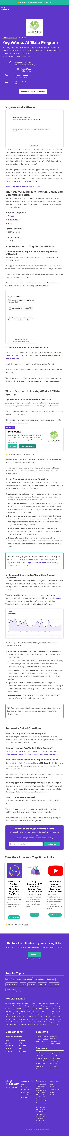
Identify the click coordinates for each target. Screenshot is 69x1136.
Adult (26, 1003)
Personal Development (36, 1019)
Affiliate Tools (10, 979)
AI (29, 1003)
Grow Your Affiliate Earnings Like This (41, 1122)
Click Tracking (54, 1061)
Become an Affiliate (26, 1089)
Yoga (10, 223)
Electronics (30, 1011)
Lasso (31, 454)
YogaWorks (14, 431)
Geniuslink (8, 1051)
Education (23, 984)
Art (57, 1003)
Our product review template (37, 562)
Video (16, 1024)
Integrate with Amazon (56, 1053)
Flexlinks (21, 1048)
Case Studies (51, 979)
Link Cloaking (54, 1055)
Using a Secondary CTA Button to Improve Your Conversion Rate (34, 886)
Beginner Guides (39, 979)
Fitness (11, 216)
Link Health (53, 1066)
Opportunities (40, 1066)
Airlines (34, 1003)
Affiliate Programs (55, 1089)
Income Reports (40, 1042)
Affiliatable (22, 1040)
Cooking (40, 1008)
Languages (47, 1016)
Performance (53, 1069)
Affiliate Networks (10, 1003)
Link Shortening (40, 1055)
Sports (46, 1022)
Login (52, 1092)
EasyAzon (8, 1048)
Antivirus (45, 1003)
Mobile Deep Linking (42, 1061)
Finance (43, 1011)
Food (59, 1011)
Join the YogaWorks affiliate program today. (22, 186)
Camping (57, 1006)
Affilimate (21, 1043)
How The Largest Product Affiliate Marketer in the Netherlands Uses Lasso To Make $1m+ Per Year (41, 1089)
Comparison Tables (41, 1058)
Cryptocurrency (9, 1011)
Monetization (32, 984)
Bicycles (32, 1006)
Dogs (17, 1011)
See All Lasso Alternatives (13, 1036)
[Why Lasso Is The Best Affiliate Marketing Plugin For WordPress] (14, 870)
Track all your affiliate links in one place (43, 651)
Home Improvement (19, 1016)
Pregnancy (51, 1019)
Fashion (37, 1011)
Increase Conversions (42, 1036)
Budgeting (44, 1006)
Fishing (49, 1011)
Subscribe (52, 844)
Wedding (30, 1024)
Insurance (29, 1016)
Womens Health (47, 1024)
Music (20, 1019)
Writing (56, 1024)
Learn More (12, 446)
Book (37, 1006)
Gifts (28, 1014)
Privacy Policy (25, 1092)
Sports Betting (38, 1022)
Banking (21, 1006)
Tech (59, 1022)
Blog (51, 1084)
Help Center (53, 1087)
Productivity (58, 1019)
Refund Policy (25, 1097)
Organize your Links (56, 1058)
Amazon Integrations (42, 1039)
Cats (13, 1008)
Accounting (20, 1003)
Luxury (58, 1016)
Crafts (52, 1008)
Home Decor (9, 1016)
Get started (34, 954)
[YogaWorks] (54, 436)
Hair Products (45, 1014)
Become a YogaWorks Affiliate (33, 91)
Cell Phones (19, 1008)
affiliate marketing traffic (24, 809)
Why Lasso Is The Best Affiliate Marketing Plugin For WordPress (13, 887)
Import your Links (55, 1063)
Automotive (8, 1006)
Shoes (7, 1022)
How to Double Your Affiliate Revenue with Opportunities (42, 1109)
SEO (18, 990)
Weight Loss (38, 1024)
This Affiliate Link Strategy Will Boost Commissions (41, 1116)
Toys (6, 1024)
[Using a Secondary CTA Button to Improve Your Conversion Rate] (35, 870)
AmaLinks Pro (9, 1046)
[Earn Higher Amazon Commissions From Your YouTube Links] (55, 870)
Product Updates (54, 984)
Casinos (7, 1008)
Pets (45, 1019)
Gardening (22, 1014)
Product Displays (41, 1063)
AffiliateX (7, 1043)
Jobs (40, 1016)
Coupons (47, 1008)
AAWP (7, 1040)
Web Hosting (22, 1024)
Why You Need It (14, 917)
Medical (7, 1019)
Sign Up (52, 1095)
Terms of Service (26, 1095)
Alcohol (39, 1003)
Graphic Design (35, 1014)
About (23, 1084)
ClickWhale (22, 1046)
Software (30, 1022)
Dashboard (39, 1069)
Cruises (58, 1008)
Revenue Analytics (55, 1044)
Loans (53, 1016)
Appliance (52, 1003)
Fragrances (8, 1014)
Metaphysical (13, 220)
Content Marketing (11, 984)
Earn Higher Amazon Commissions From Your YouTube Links (55, 886)
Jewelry (36, 1016)
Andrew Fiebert (8, 56)
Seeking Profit (10, 990)
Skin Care (13, 1022)
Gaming (15, 1014)
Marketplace (39, 1053)
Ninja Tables (22, 1051)
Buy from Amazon (55, 914)
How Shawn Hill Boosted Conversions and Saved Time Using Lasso (41, 1101)
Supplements (53, 1022)
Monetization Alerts (55, 1041)
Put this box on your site (27, 446)
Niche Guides (42, 984)
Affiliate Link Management (54, 1037)
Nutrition (25, 1019)
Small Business (21, 1022)
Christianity (27, 1008)
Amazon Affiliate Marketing (24, 979)
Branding (24, 1087)
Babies (15, 1006)
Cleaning (34, 1008)
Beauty (27, 1006)
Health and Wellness (56, 1014)
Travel (11, 1024)
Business (51, 1006)
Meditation (14, 1019)
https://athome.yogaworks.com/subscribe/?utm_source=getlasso (31, 754)
